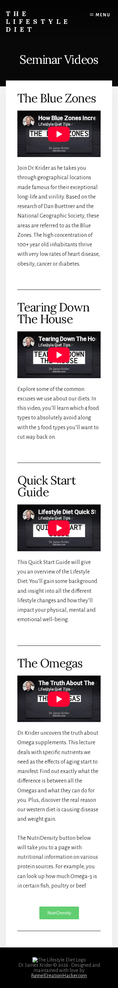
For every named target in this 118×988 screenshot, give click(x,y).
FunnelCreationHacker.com (59, 975)
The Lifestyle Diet (38, 21)
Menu (103, 15)
